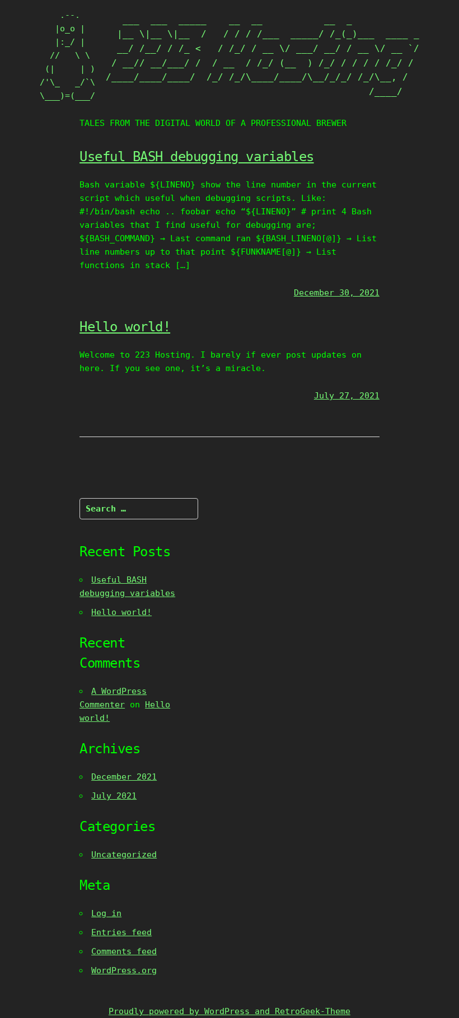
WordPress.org (124, 970)
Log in (106, 913)
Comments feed (124, 951)
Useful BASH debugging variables (196, 157)
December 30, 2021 (337, 293)
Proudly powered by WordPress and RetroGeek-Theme (229, 1011)
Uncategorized (124, 855)
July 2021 (114, 796)
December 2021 (124, 777)
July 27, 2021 (347, 396)
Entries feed (121, 932)
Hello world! (124, 327)
